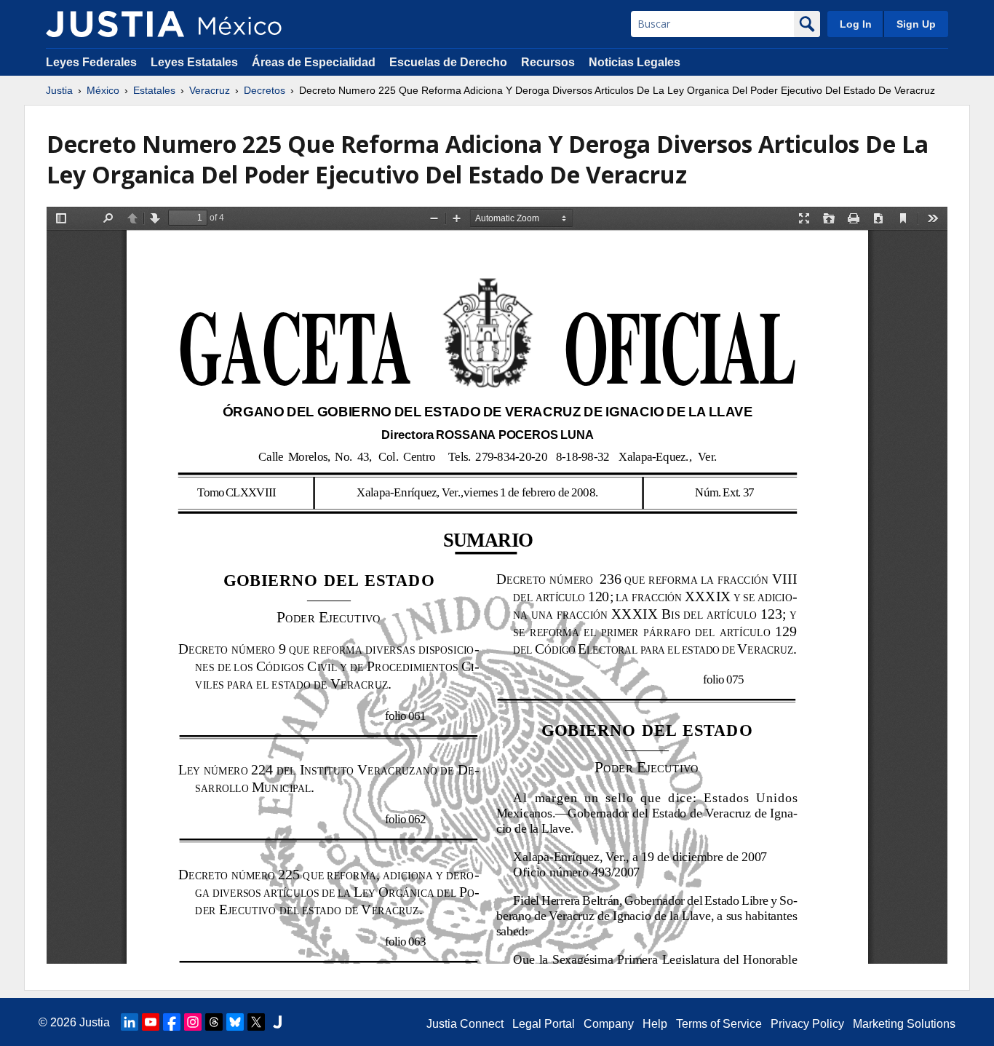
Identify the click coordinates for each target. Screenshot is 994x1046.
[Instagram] (193, 1022)
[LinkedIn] (129, 1022)
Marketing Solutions (904, 1024)
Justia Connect (465, 1024)
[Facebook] (171, 1022)
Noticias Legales (634, 62)
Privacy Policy (807, 1024)
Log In (856, 24)
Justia (59, 90)
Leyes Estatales (194, 62)
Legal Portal (543, 1024)
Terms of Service (719, 1024)
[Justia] (115, 24)
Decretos (264, 90)
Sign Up (916, 24)
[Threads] (214, 1022)
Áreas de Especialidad (313, 62)
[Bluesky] (235, 1022)
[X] (256, 1022)
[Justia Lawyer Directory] (277, 1022)
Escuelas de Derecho (448, 62)
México (103, 90)
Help (655, 1024)
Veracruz (209, 90)
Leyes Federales (91, 62)
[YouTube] (150, 1022)
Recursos (548, 62)
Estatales (154, 90)
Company (609, 1024)
